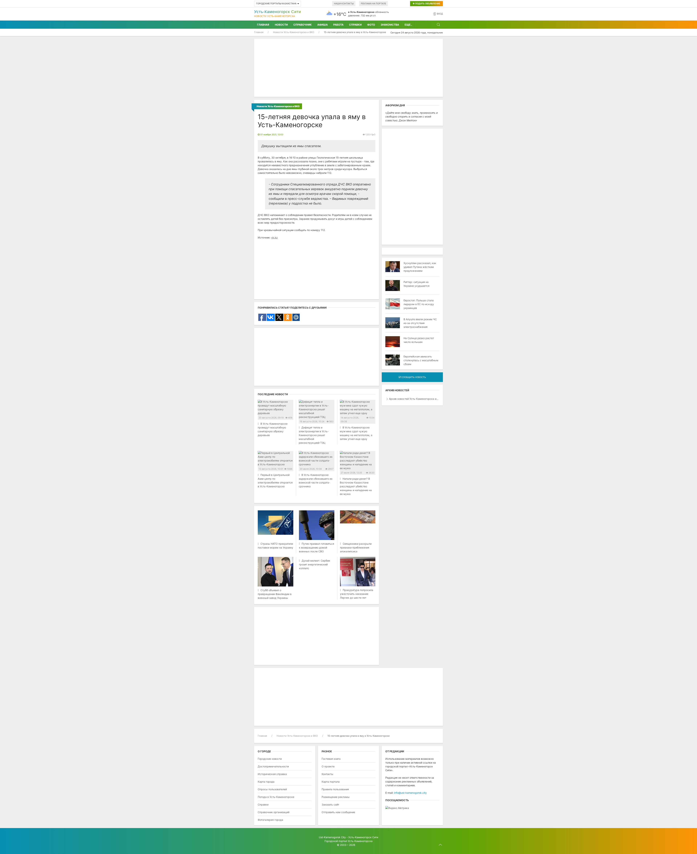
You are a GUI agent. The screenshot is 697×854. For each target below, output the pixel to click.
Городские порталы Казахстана (276, 3)
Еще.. (408, 24)
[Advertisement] (348, 68)
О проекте (328, 766)
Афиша (322, 24)
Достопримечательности (273, 766)
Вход (440, 13)
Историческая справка (272, 774)
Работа (338, 24)
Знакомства (390, 24)
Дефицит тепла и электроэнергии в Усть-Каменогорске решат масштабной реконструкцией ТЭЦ (314, 435)
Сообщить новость (413, 377)
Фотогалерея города (270, 819)
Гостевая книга (331, 758)
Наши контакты (344, 3)
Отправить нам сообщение (338, 812)
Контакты (327, 774)
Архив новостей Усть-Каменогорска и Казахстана (414, 398)
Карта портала (331, 781)
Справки (355, 24)
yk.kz (274, 237)
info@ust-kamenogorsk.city (410, 792)
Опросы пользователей (272, 789)
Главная (263, 24)
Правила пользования (335, 789)
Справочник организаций (273, 812)
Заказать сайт (330, 804)
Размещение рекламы (336, 796)
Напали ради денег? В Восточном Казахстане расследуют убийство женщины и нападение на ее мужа (356, 486)
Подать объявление (427, 3)
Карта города (266, 781)
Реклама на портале (373, 3)
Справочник (302, 24)
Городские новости (270, 758)
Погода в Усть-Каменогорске (276, 796)
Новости (281, 24)
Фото (371, 24)
